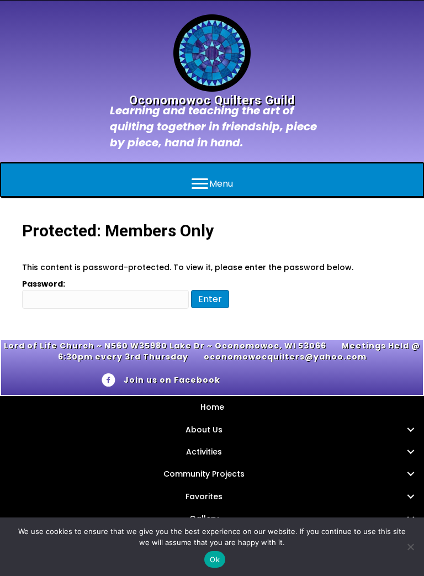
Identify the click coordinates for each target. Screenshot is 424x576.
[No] (410, 546)
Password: (43, 283)
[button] (410, 429)
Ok (215, 559)
